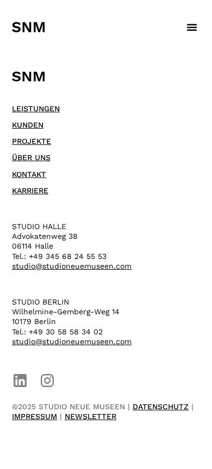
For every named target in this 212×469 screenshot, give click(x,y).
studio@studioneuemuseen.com (72, 266)
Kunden (27, 125)
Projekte (31, 141)
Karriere (30, 190)
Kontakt (29, 174)
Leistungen (36, 108)
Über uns (31, 157)
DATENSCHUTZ (161, 406)
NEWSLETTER (90, 416)
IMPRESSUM (34, 416)
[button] (192, 27)
